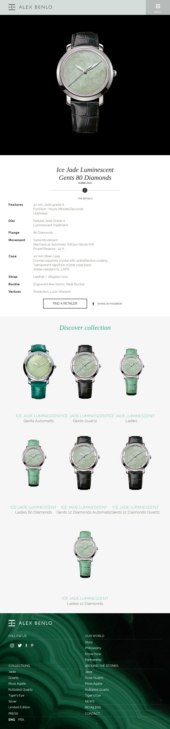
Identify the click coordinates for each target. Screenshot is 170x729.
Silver (12, 701)
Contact (92, 714)
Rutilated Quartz (20, 690)
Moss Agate (17, 683)
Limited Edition (19, 707)
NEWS (89, 701)
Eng (11, 720)
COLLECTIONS (19, 666)
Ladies (131, 420)
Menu (158, 12)
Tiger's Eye (16, 695)
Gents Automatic (39, 420)
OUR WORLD (94, 636)
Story (89, 642)
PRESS (13, 714)
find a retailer (65, 303)
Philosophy (93, 648)
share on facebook (109, 303)
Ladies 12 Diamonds (85, 603)
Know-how (93, 654)
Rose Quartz (94, 678)
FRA (21, 720)
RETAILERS (93, 707)
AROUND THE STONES (101, 666)
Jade (12, 672)
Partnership (93, 660)
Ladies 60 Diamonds (33, 512)
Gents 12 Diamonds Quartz (135, 512)
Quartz (13, 678)
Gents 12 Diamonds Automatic (84, 512)
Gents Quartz (85, 420)
